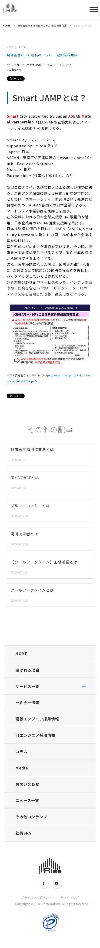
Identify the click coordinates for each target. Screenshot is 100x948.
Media (22, 768)
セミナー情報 (27, 702)
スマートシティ (60, 65)
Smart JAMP (34, 65)
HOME (21, 653)
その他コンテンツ (31, 816)
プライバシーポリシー (36, 897)
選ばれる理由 (27, 670)
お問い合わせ (27, 784)
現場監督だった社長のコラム (29, 55)
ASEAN (14, 65)
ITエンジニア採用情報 (35, 735)
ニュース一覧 (27, 800)
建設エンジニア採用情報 (37, 719)
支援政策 (15, 70)
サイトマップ (70, 897)
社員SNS (23, 833)
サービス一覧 (27, 686)
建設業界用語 (67, 55)
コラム (21, 751)
